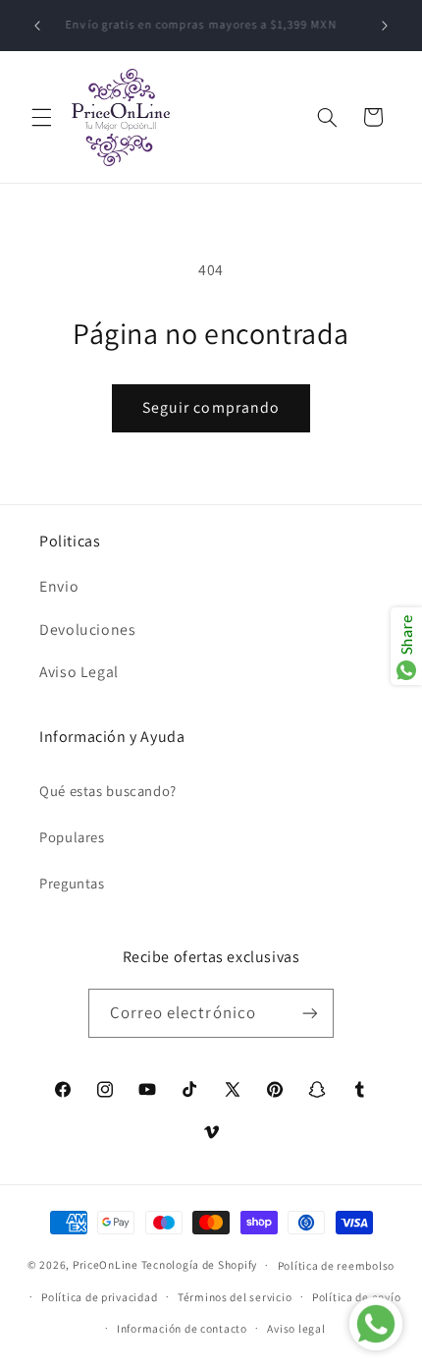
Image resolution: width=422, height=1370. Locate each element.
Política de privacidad (99, 1296)
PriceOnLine (105, 1264)
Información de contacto (182, 1328)
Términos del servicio (234, 1296)
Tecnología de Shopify (199, 1264)
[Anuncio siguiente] (384, 25)
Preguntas (72, 883)
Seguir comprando (211, 407)
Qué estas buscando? (108, 790)
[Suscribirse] (310, 1013)
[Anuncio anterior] (37, 25)
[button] (41, 117)
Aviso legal (296, 1328)
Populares (72, 837)
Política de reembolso (336, 1265)
